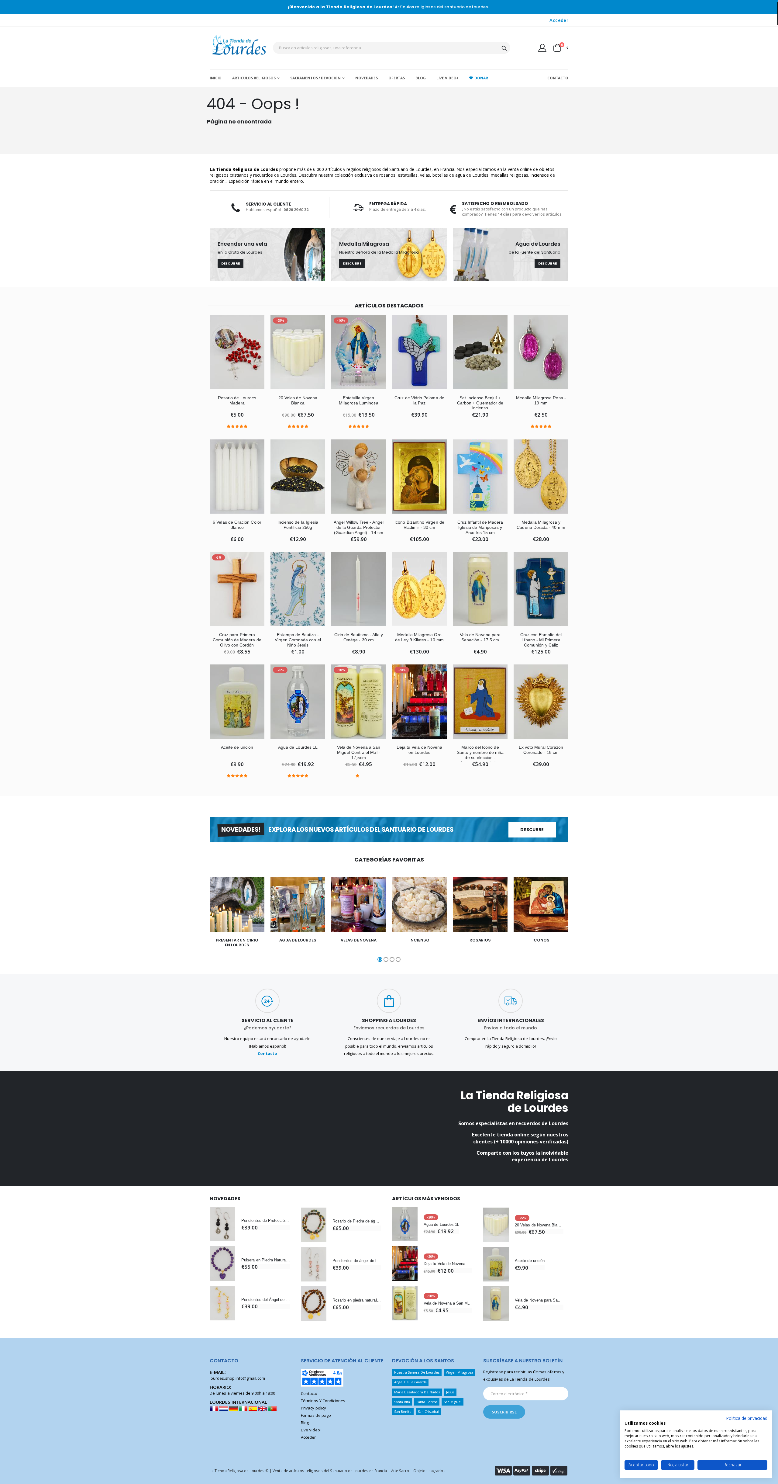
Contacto (557, 78)
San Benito (403, 1411)
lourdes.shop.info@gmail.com (237, 1378)
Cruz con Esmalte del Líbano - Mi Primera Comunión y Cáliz (541, 639)
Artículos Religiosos (254, 78)
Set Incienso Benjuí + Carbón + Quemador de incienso (480, 403)
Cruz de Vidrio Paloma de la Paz (419, 400)
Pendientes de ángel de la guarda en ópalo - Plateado (356, 1260)
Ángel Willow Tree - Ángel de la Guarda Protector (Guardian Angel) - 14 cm (359, 527)
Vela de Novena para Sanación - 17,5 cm (480, 637)
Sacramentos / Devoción (315, 78)
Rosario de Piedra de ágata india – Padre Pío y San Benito (356, 1221)
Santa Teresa (427, 1401)
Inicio (216, 78)
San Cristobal (428, 1411)
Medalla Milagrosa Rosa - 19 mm (541, 400)
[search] (504, 48)
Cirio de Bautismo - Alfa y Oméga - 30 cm (358, 637)
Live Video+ (447, 78)
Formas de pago (316, 1415)
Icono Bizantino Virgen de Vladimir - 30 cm (419, 525)
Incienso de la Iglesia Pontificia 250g (297, 525)
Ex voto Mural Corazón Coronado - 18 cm (541, 750)
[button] (560, 48)
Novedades (366, 78)
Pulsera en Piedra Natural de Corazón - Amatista (265, 1260)
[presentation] (197, 920)
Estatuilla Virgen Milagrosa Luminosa (358, 400)
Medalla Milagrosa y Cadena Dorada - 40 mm (541, 525)
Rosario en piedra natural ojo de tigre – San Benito (356, 1300)
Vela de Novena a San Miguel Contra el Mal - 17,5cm (358, 752)
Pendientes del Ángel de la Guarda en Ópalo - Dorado (265, 1299)
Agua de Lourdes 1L (298, 747)
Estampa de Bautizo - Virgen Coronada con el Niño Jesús (298, 639)
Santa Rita (402, 1401)
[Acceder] (542, 48)
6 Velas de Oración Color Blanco (237, 525)
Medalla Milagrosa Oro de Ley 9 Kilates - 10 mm (419, 637)
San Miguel (453, 1401)
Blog (420, 78)
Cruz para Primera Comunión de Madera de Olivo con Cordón (237, 639)
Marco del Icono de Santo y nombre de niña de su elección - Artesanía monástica (480, 755)
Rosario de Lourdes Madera (237, 400)
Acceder (558, 20)
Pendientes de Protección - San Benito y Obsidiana (265, 1220)
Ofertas (396, 78)
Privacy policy (313, 1408)
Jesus (450, 1392)
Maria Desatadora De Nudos (417, 1392)
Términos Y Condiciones (323, 1400)
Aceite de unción (237, 747)
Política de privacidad (746, 1418)
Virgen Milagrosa (459, 1372)
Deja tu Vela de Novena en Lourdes (419, 750)
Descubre (230, 263)
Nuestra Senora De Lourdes (417, 1372)
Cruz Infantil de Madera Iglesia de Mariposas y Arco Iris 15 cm (480, 527)
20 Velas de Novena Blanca (297, 400)
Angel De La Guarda (410, 1382)
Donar (481, 78)
